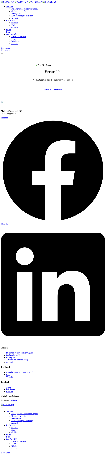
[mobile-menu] (2, 53)
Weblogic (13, 400)
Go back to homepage (53, 89)
